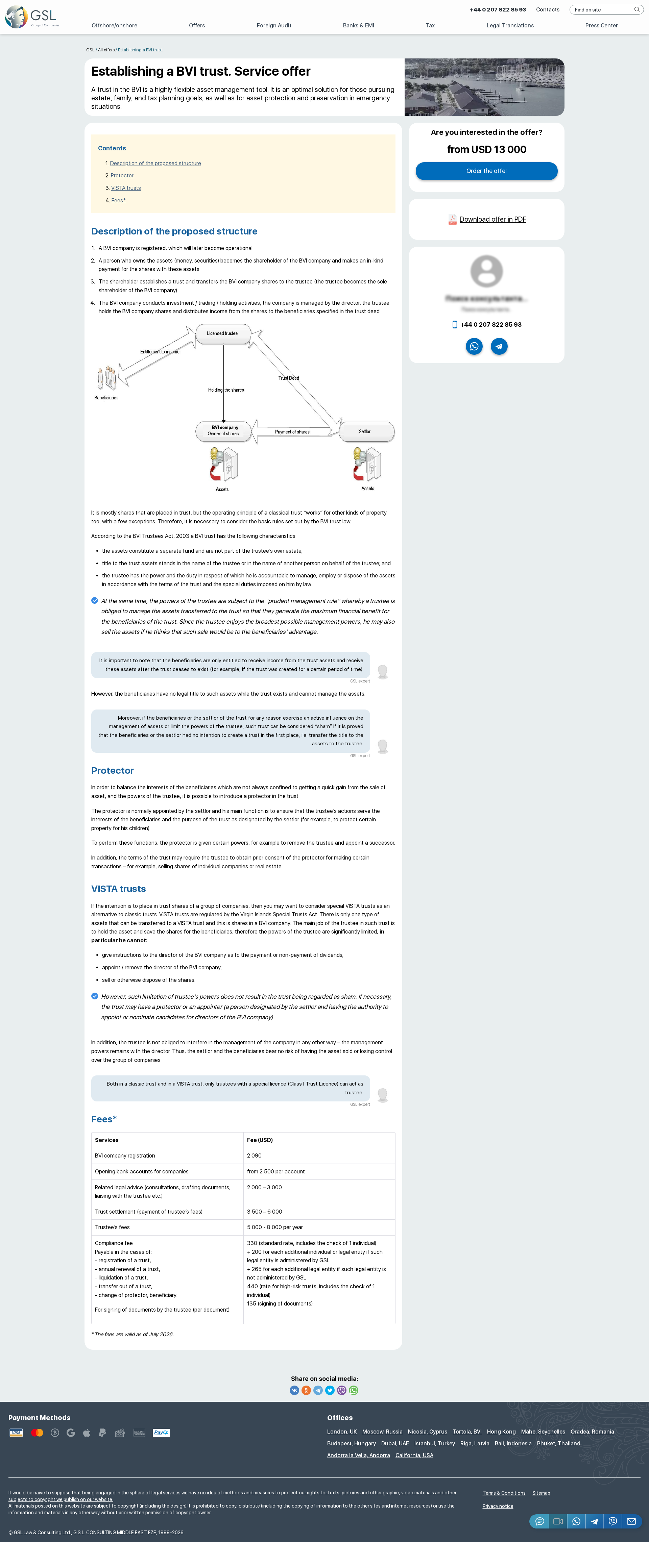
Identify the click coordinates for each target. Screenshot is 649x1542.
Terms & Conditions (504, 1493)
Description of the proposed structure (155, 163)
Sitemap (541, 1493)
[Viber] (341, 1390)
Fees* (119, 200)
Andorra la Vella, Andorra (358, 1455)
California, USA (414, 1455)
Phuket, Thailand (558, 1443)
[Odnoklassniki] (306, 1390)
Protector (122, 175)
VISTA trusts (126, 188)
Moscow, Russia (382, 1431)
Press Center (601, 25)
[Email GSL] (632, 1521)
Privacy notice (498, 1506)
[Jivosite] (539, 1521)
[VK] (294, 1390)
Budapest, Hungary (351, 1443)
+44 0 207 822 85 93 (498, 9)
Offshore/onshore (114, 25)
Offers (197, 25)
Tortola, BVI (467, 1431)
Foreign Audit (274, 25)
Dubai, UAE (395, 1443)
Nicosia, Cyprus (427, 1431)
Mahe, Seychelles (543, 1431)
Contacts (547, 9)
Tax (430, 25)
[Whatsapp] (353, 1390)
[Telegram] (318, 1390)
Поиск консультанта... (487, 298)
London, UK (342, 1431)
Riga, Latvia (474, 1443)
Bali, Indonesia (513, 1443)
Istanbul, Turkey (434, 1443)
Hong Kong (501, 1431)
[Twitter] (330, 1390)
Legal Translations (510, 25)
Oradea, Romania (592, 1431)
